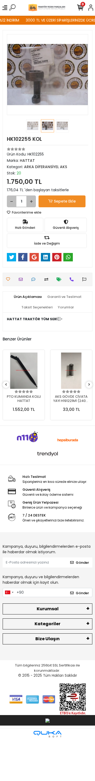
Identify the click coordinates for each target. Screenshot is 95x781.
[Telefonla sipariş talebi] (73, 279)
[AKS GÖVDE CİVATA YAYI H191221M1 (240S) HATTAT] (71, 371)
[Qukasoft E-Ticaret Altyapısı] (47, 734)
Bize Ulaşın (47, 639)
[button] (13, 74)
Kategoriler (47, 624)
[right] (89, 385)
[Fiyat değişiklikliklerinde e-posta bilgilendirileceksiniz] (60, 279)
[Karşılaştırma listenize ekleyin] (47, 279)
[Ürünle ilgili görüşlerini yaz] (34, 279)
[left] (6, 385)
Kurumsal (48, 609)
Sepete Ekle (65, 201)
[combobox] (9, 592)
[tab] (28, 297)
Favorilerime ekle (26, 212)
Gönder (82, 562)
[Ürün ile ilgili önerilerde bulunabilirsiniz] (85, 279)
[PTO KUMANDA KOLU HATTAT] (24, 371)
